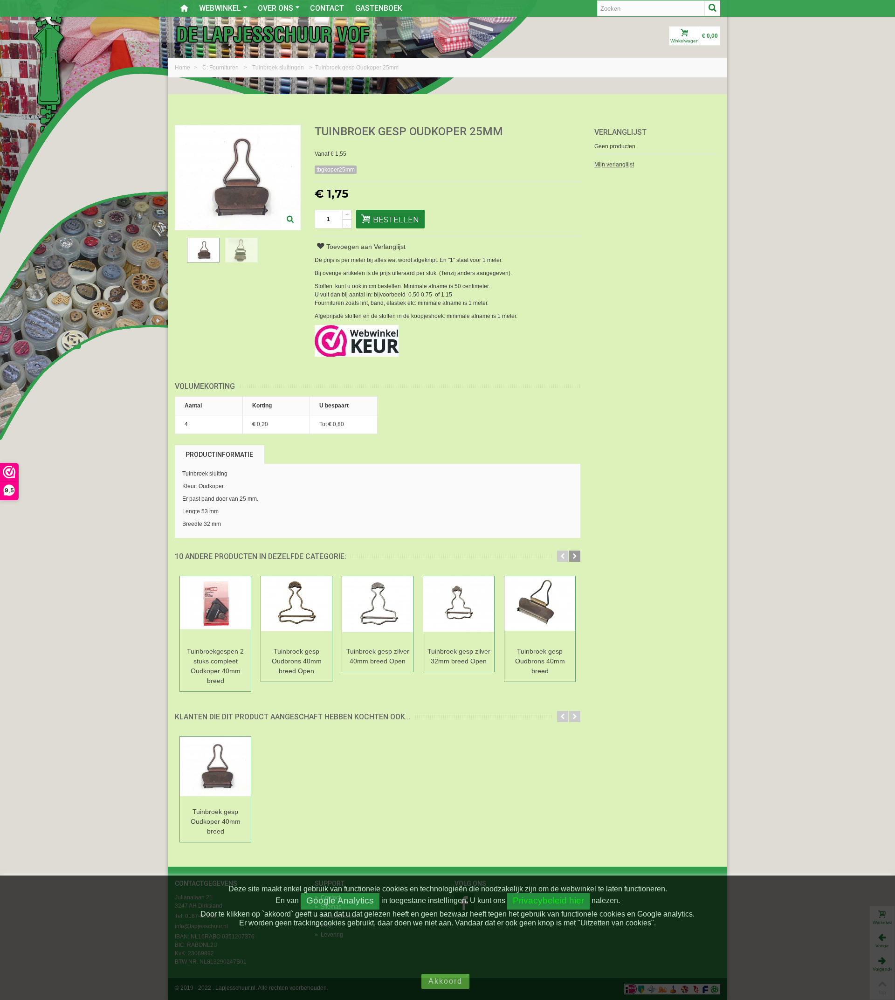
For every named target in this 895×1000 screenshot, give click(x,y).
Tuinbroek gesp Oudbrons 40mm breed (540, 661)
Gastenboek (378, 8)
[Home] (184, 8)
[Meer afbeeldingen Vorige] (179, 257)
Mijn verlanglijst (614, 164)
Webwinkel (220, 8)
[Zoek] (712, 8)
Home (183, 67)
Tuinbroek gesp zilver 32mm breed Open (458, 656)
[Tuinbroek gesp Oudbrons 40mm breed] (539, 610)
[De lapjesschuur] (273, 34)
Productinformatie (219, 454)
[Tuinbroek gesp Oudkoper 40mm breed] (215, 770)
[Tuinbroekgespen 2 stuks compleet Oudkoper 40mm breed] (215, 610)
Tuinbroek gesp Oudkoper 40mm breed (216, 821)
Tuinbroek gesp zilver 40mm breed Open (377, 656)
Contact (327, 8)
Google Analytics (340, 900)
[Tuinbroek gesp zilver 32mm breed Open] (458, 610)
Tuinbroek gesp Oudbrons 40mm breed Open (297, 661)
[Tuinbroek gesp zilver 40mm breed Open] (377, 610)
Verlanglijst (620, 132)
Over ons (275, 8)
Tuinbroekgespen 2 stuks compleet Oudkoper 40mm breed (215, 666)
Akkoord (445, 981)
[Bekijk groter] (290, 220)
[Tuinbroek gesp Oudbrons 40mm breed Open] (296, 610)
